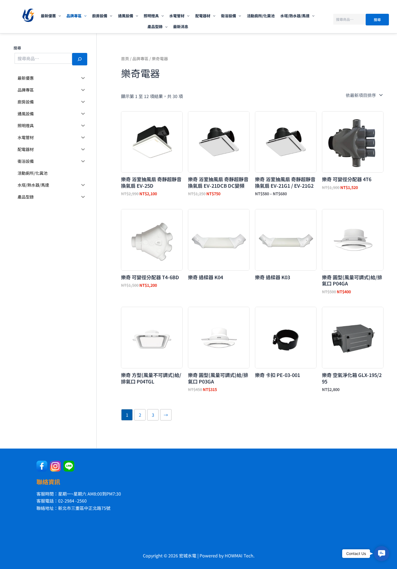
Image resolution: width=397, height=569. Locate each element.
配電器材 (202, 15)
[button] (58, 16)
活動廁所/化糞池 (261, 15)
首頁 (125, 58)
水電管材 (176, 15)
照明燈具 (151, 15)
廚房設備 (99, 15)
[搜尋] (79, 59)
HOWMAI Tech (239, 555)
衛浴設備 (228, 15)
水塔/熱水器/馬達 (294, 15)
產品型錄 (155, 26)
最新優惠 (48, 15)
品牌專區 (74, 15)
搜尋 (377, 19)
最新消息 (180, 26)
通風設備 (125, 15)
